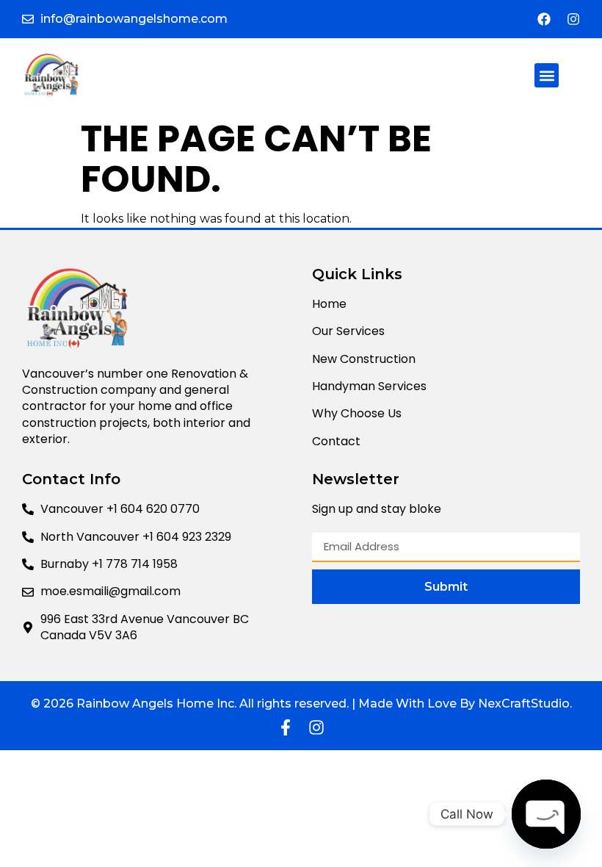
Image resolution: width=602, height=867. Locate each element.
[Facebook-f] (286, 727)
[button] (546, 75)
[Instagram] (573, 19)
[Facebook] (544, 19)
